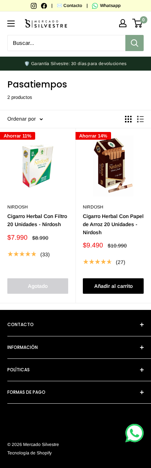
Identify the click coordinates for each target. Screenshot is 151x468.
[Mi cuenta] (122, 23)
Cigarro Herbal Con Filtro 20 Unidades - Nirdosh (37, 220)
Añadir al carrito (113, 286)
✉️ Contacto (69, 5)
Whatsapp (110, 5)
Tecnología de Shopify (29, 453)
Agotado (38, 286)
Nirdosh (17, 207)
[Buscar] (134, 43)
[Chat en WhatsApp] (134, 433)
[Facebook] (44, 5)
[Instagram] (34, 5)
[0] (137, 23)
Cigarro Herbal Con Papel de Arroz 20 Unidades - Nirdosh (113, 224)
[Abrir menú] (11, 23)
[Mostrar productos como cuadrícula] (128, 119)
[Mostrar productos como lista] (140, 119)
